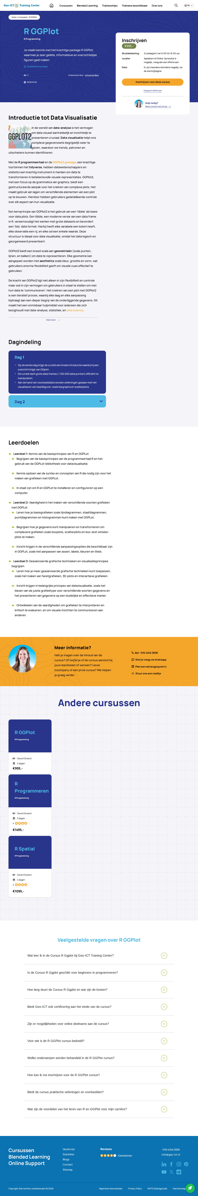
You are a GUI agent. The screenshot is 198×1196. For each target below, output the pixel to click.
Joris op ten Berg (92, 75)
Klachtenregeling (181, 1188)
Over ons (157, 5)
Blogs (66, 1159)
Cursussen (66, 5)
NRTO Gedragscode (157, 1188)
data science (75, 310)
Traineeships (110, 5)
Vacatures (69, 1149)
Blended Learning (87, 5)
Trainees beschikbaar (134, 5)
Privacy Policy (135, 1188)
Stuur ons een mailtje (148, 673)
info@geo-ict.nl (171, 1154)
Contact (68, 1164)
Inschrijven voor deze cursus (153, 82)
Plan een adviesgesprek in (150, 666)
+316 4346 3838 (149, 652)
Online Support (27, 1163)
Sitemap (68, 1169)
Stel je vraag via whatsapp (150, 659)
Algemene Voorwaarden (111, 1188)
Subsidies (68, 1154)
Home (51, 5)
